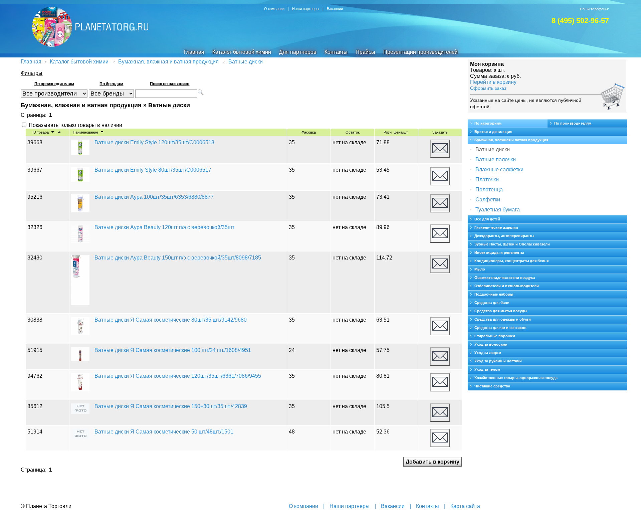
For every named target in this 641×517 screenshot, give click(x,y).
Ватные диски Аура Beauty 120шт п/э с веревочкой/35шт (164, 227)
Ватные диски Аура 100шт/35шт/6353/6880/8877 (154, 197)
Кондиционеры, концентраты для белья (511, 261)
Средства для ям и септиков (500, 328)
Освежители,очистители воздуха (504, 278)
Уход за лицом (487, 353)
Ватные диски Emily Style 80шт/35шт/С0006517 (152, 170)
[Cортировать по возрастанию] (52, 132)
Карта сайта (465, 506)
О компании (274, 9)
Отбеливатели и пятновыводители (506, 286)
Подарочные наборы (493, 294)
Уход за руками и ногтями (498, 361)
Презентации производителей (420, 52)
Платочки (487, 179)
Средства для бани (491, 303)
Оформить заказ (488, 88)
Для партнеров (297, 52)
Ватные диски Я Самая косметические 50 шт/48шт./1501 (163, 432)
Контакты (336, 52)
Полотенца (489, 189)
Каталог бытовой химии (241, 52)
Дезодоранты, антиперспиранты (504, 236)
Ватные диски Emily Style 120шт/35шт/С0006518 (154, 142)
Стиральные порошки (494, 336)
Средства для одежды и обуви (502, 319)
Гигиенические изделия (496, 227)
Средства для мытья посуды (500, 311)
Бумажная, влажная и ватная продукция (168, 61)
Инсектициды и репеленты (499, 252)
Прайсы (365, 52)
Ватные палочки (495, 159)
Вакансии (335, 9)
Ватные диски (245, 61)
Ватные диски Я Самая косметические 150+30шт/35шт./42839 (170, 406)
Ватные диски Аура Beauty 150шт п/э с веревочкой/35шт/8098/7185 (177, 258)
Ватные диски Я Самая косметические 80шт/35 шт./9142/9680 (170, 320)
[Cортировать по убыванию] (59, 132)
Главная (194, 52)
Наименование (85, 132)
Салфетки (487, 199)
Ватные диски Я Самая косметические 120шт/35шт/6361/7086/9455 (177, 376)
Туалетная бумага (497, 209)
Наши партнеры (305, 9)
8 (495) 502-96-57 (580, 20)
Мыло (479, 269)
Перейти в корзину (493, 82)
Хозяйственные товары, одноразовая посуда (516, 378)
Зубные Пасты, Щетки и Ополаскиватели (512, 244)
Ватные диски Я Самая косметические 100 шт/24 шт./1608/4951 (172, 350)
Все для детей (487, 219)
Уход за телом (487, 369)
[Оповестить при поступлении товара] (440, 149)
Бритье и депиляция (493, 132)
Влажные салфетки (499, 169)
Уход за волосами (490, 344)
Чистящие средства (492, 386)
